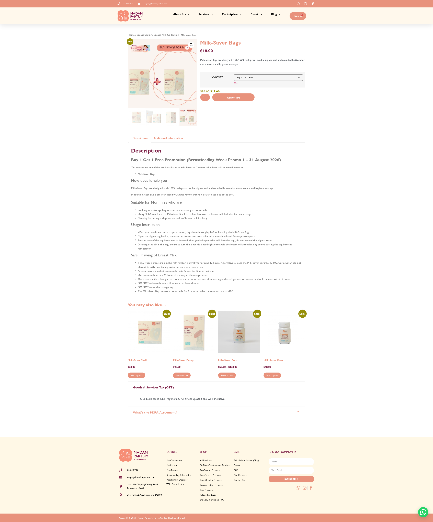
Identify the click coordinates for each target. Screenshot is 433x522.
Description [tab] (140, 138)
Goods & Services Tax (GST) (153, 387)
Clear (236, 83)
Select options (136, 375)
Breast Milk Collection (166, 34)
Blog (274, 14)
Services (204, 14)
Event (254, 14)
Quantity (217, 77)
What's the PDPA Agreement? (155, 412)
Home (131, 34)
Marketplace (230, 14)
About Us (179, 14)
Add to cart (233, 97)
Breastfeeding (144, 34)
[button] (191, 45)
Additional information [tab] (168, 138)
